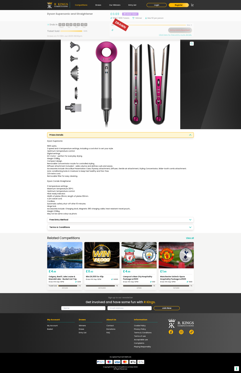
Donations (110, 329)
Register (179, 5)
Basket (50, 329)
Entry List (132, 5)
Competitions (81, 5)
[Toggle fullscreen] (192, 44)
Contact (110, 325)
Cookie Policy (140, 325)
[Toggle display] (190, 134)
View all (190, 238)
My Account (52, 325)
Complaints (139, 343)
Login (156, 5)
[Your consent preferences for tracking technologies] (236, 368)
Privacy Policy (140, 329)
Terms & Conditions (143, 332)
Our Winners (114, 5)
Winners (82, 325)
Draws (98, 5)
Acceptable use (141, 339)
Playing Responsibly (142, 346)
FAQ (108, 332)
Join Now (166, 308)
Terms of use (140, 336)
